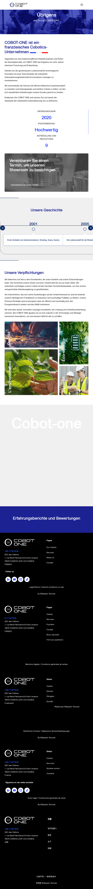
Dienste (49, 691)
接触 (49, 848)
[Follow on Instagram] (20, 579)
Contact (49, 562)
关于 (49, 842)
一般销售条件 (50, 876)
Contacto (50, 773)
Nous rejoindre (52, 634)
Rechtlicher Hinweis (31, 731)
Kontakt (49, 701)
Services (50, 552)
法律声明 (40, 876)
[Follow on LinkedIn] (8, 579)
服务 (49, 835)
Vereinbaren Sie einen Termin (24, 185)
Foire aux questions (54, 640)
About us (50, 557)
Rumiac (52, 594)
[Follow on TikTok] (27, 579)
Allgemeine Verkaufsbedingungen (56, 731)
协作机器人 (52, 829)
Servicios (50, 763)
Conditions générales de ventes (54, 664)
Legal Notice (34, 587)
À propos (50, 624)
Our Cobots (51, 547)
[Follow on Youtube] (14, 579)
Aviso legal (32, 798)
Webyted (44, 594)
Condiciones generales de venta (51, 798)
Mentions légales (32, 664)
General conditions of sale (52, 587)
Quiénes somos (53, 768)
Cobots (49, 614)
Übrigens (50, 696)
